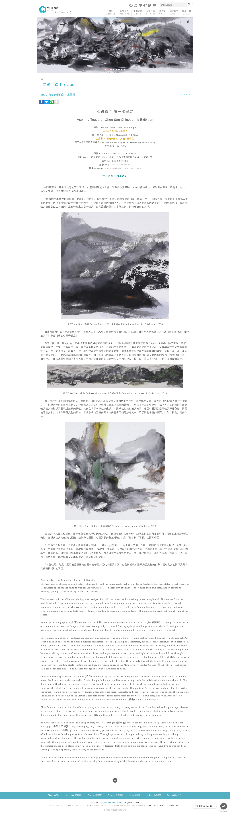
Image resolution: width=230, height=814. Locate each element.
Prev (40, 50)
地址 (118, 806)
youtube (154, 5)
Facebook (131, 5)
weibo (145, 5)
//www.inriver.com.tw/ (120, 165)
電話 (51, 806)
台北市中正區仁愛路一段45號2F (132, 806)
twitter (150, 5)
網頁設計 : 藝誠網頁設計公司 (115, 810)
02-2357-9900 (59, 806)
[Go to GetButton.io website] (223, 811)
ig (136, 5)
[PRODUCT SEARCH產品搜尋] (189, 4)
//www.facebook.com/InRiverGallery (123, 168)
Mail (89, 806)
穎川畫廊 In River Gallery (55, 10)
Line (140, 5)
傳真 (70, 806)
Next (190, 50)
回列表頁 (115, 780)
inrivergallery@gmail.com (102, 806)
